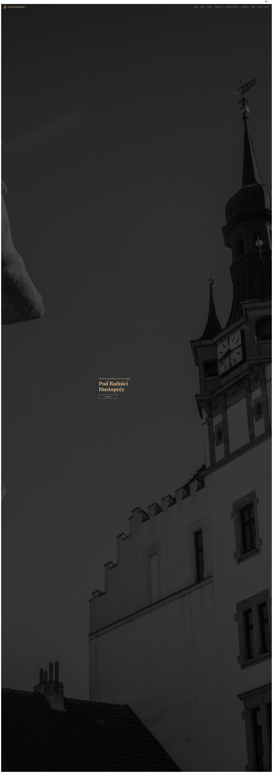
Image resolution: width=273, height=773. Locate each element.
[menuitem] (196, 7)
